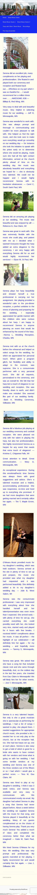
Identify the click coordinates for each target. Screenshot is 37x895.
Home (4, 17)
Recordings (26, 26)
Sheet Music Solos (14, 17)
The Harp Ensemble (9, 31)
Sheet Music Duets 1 (9, 22)
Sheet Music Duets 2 (23, 22)
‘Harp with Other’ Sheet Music (12, 26)
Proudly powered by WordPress (18, 889)
